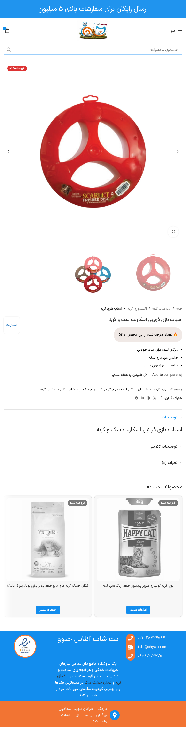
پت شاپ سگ (71, 389)
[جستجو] (9, 50)
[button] (177, 151)
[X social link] (155, 398)
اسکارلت (11, 325)
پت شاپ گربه (161, 308)
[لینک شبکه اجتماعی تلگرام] (136, 398)
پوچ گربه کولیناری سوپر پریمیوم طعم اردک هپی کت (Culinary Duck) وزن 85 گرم (138, 588)
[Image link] (25, 646)
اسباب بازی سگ (140, 389)
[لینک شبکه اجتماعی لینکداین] (142, 398)
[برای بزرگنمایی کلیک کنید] (173, 231)
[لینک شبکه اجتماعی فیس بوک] (161, 398)
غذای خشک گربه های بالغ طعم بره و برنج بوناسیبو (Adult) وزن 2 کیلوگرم (47, 588)
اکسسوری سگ (93, 389)
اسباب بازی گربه (111, 308)
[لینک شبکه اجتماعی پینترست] (148, 398)
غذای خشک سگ (98, 683)
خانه (179, 308)
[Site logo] (93, 30)
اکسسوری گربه (137, 308)
